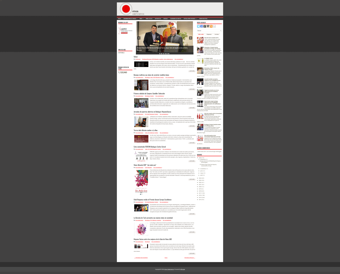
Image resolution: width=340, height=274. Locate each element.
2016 (200, 195)
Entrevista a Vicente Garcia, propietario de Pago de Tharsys (212, 48)
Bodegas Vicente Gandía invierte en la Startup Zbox (212, 125)
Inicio (119, 18)
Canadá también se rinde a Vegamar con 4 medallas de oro (212, 79)
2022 (200, 182)
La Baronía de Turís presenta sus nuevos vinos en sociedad (153, 218)
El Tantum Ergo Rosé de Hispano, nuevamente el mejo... (208, 165)
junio (201, 171)
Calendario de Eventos (175, 18)
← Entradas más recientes (141, 257)
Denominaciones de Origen (130, 18)
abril (201, 175)
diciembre (203, 159)
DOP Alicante (155, 59)
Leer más (191, 71)
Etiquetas (209, 34)
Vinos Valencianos (169, 269)
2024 (200, 178)
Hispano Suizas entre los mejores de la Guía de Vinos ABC (153, 239)
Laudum (161, 59)
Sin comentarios (179, 59)
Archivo (217, 34)
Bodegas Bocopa (146, 59)
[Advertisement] (123, 41)
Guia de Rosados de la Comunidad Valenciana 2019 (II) (212, 136)
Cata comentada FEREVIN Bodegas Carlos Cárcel (150, 147)
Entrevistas (158, 18)
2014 (200, 199)
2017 (200, 193)
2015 (200, 197)
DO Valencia (151, 132)
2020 (200, 186)
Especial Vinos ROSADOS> (190, 18)
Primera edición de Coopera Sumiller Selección (149, 93)
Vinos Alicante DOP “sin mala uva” (145, 165)
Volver (136, 57)
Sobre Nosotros (203, 18)
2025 (200, 157)
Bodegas (166, 18)
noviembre (203, 168)
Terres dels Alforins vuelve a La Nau (145, 130)
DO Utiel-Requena (149, 114)
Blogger (219, 151)
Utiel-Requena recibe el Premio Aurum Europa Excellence (152, 199)
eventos (159, 220)
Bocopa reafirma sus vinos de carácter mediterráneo (151, 75)
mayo (201, 173)
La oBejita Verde (208, 58)
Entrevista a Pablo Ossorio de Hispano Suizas (211, 68)
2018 (200, 191)
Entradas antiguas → (190, 257)
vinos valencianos (168, 59)
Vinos (141, 18)
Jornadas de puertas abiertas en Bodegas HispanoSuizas (152, 112)
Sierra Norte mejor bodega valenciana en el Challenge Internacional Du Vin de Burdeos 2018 (212, 103)
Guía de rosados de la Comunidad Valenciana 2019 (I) (213, 114)
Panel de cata (149, 18)
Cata (151, 77)
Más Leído (201, 34)
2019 (200, 189)
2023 (200, 180)
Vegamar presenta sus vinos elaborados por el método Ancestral (211, 91)
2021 (200, 184)
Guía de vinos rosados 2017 (211, 37)
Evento (162, 77)
